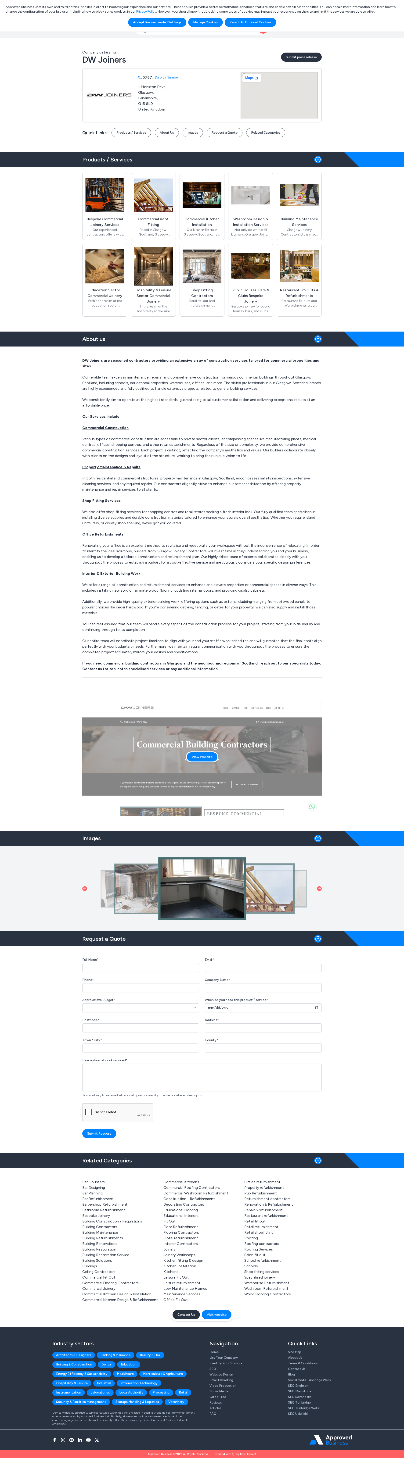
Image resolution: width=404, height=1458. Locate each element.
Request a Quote (225, 133)
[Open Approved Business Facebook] (54, 1440)
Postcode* (90, 1020)
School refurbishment (262, 1260)
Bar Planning (92, 1193)
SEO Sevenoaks (299, 1397)
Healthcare (125, 1374)
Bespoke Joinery (96, 1215)
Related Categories (265, 133)
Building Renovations (99, 1243)
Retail (183, 1392)
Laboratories (100, 1392)
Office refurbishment (262, 1182)
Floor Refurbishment (180, 1227)
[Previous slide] (84, 888)
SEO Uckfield (298, 1414)
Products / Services (131, 133)
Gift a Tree (217, 1397)
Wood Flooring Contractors (267, 1294)
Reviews (215, 1402)
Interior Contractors (180, 1243)
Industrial (104, 1383)
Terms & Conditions (303, 1363)
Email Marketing (221, 1380)
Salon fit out (254, 1255)
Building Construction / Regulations (112, 1221)
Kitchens (170, 1271)
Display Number (167, 77)
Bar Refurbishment (98, 1199)
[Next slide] (319, 888)
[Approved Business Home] (330, 1440)
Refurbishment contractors (267, 1199)
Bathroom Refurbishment (103, 1210)
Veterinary (176, 1402)
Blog (291, 1374)
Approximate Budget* (98, 1000)
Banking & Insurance (115, 1355)
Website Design (221, 1374)
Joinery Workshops (179, 1255)
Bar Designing (93, 1187)
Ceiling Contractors (98, 1271)
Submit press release (301, 57)
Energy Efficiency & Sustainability (82, 1374)
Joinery (169, 1249)
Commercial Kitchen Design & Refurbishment (120, 1299)
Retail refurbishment (261, 1227)
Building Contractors (99, 1227)
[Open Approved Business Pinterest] (71, 1440)
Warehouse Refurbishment (266, 1283)
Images (193, 133)
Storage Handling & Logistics (137, 1402)
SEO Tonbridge (299, 1402)
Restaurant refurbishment (266, 1215)
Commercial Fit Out (98, 1277)
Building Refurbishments (102, 1238)
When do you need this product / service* (236, 1000)
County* (211, 1040)
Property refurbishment (264, 1187)
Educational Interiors (180, 1215)
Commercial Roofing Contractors (191, 1187)
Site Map (294, 1352)
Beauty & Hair (150, 1355)
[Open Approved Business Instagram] (63, 1440)
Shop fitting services (261, 1271)
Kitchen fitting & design (183, 1260)
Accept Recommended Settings (157, 22)
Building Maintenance (100, 1232)
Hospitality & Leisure (72, 1383)
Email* (209, 960)
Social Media (218, 1391)
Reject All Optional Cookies (250, 22)
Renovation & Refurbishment (268, 1204)
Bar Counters (93, 1182)
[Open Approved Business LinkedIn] (80, 1440)
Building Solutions (97, 1260)
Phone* (88, 980)
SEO (212, 1369)
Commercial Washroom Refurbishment (195, 1193)
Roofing (251, 1238)
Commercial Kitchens (181, 1182)
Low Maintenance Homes (185, 1288)
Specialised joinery (259, 1277)
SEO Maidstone (299, 1391)
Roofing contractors (261, 1243)
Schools (251, 1266)
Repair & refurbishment (263, 1210)
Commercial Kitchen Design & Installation (117, 1294)
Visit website (217, 1315)
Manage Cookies (205, 22)
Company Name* (217, 980)
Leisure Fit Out (176, 1277)
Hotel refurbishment (180, 1238)
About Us (167, 133)
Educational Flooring (180, 1210)
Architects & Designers (73, 1355)
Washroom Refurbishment (266, 1288)
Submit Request (99, 1134)
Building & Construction (74, 1364)
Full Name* (90, 960)
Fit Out (169, 1221)
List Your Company (223, 1358)
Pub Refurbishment (260, 1193)
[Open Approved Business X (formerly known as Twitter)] (96, 1440)
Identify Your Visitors (225, 1363)
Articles (215, 1408)
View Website (202, 757)
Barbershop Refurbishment (104, 1204)
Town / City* (92, 1040)
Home (214, 1352)
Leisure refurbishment (181, 1283)
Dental (106, 1364)
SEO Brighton (298, 1386)
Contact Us (186, 1315)
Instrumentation (68, 1392)
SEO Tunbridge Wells (303, 1408)
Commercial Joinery (98, 1288)
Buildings (89, 1266)
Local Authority (131, 1392)
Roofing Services (258, 1249)
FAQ (212, 1414)
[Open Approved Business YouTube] (88, 1440)
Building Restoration (99, 1249)
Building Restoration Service (105, 1255)
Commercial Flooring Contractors (110, 1283)
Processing (161, 1392)
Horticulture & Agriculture (163, 1374)
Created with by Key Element (235, 1454)
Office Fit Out (175, 1299)
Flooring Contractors (181, 1232)
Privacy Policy (146, 12)
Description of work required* (104, 1060)
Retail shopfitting (259, 1232)
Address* (212, 1020)
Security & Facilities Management (81, 1402)
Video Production (222, 1386)
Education (129, 1364)
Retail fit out (255, 1221)
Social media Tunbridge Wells (309, 1380)
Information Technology (139, 1383)
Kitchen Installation (179, 1266)
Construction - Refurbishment (189, 1199)
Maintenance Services (181, 1294)
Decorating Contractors (183, 1204)
